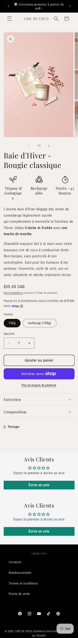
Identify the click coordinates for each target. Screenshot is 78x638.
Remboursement (20, 573)
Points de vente (19, 594)
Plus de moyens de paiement (39, 385)
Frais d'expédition (13, 292)
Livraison (15, 562)
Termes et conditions (23, 583)
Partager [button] (14, 427)
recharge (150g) (40, 323)
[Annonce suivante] (70, 6)
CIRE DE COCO (23, 631)
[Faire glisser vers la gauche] (29, 146)
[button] (9, 18)
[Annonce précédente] (8, 6)
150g (12, 323)
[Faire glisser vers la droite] (49, 146)
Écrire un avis (39, 485)
